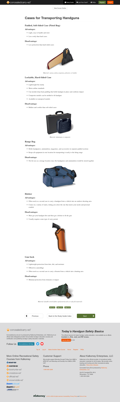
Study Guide (70, 2)
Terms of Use (83, 396)
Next (85, 316)
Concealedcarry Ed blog (26, 344)
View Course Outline (60, 8)
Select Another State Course (56, 349)
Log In (110, 2)
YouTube (42, 343)
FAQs (94, 2)
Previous (35, 316)
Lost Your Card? (83, 2)
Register (102, 2)
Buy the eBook (66, 340)
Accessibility (66, 396)
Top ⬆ (38, 349)
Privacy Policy (73, 396)
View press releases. (92, 365)
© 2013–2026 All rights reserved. (54, 396)
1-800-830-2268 (48, 369)
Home (69, 349)
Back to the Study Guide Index (60, 316)
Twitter (37, 343)
